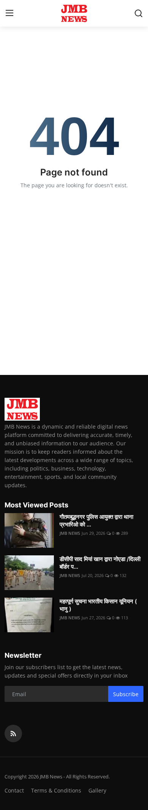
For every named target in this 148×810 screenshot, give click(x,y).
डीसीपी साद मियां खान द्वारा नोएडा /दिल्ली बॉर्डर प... (100, 562)
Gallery (97, 790)
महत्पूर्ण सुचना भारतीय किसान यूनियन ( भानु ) (98, 605)
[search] (138, 13)
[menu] (9, 13)
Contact (14, 790)
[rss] (13, 733)
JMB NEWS (70, 533)
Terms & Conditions (56, 790)
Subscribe (126, 694)
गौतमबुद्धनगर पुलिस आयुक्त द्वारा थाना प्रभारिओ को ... (96, 520)
